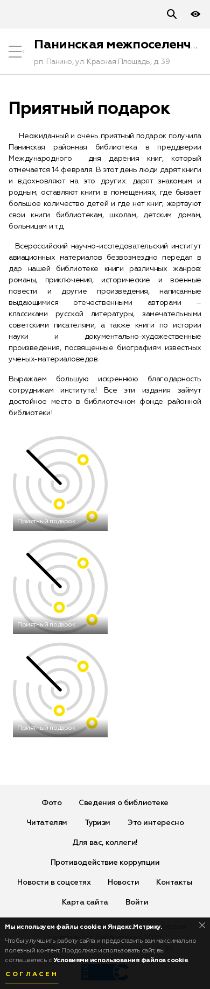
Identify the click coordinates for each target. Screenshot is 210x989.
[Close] (202, 925)
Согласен (31, 974)
